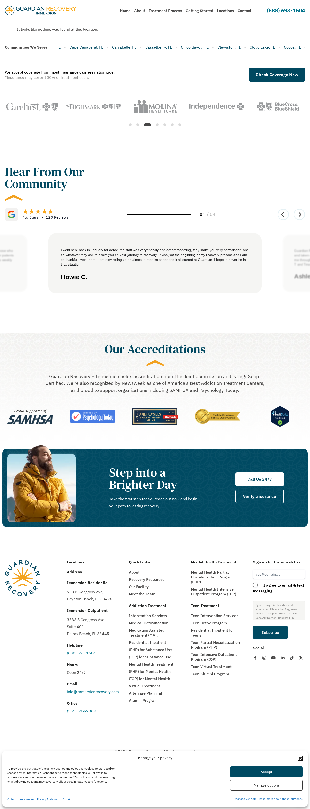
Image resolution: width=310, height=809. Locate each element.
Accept (266, 772)
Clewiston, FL (167, 47)
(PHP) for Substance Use (150, 649)
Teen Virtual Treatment (211, 666)
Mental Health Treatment (151, 664)
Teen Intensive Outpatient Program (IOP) (214, 657)
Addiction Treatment (147, 605)
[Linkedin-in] (282, 658)
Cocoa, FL (231, 47)
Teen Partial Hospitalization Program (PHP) (215, 645)
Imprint (67, 799)
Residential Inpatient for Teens (212, 632)
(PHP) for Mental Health (150, 671)
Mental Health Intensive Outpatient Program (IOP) (213, 591)
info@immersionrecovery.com (93, 691)
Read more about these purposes (281, 799)
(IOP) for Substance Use (150, 656)
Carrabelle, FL (63, 47)
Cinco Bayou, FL (133, 47)
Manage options (266, 785)
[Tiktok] (292, 658)
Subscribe (270, 632)
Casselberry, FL (97, 47)
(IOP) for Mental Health (149, 678)
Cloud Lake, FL (201, 47)
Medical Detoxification (148, 623)
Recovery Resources (146, 579)
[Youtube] (273, 658)
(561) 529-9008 (81, 711)
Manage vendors (245, 799)
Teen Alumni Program (210, 673)
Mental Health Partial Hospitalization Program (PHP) (212, 577)
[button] (300, 758)
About (134, 572)
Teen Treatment (205, 605)
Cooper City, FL (261, 47)
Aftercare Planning (145, 693)
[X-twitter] (301, 658)
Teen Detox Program (209, 623)
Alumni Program (143, 700)
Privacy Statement (48, 799)
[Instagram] (264, 658)
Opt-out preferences (20, 799)
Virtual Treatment (144, 685)
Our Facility (139, 586)
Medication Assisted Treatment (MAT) (146, 632)
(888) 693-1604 (286, 10)
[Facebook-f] (255, 658)
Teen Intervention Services (214, 615)
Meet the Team (142, 594)
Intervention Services (148, 615)
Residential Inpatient (147, 642)
